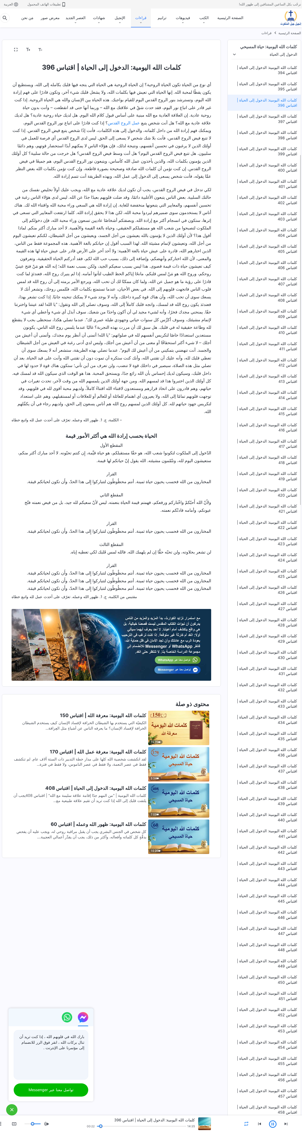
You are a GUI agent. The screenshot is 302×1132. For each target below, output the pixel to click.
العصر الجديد (75, 17)
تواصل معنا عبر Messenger (51, 1089)
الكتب (204, 17)
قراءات (141, 17)
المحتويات (200, 49)
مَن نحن (27, 17)
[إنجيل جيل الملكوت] (287, 17)
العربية (8, 4)
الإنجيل (120, 17)
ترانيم (162, 17)
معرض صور (50, 17)
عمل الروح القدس (124, 122)
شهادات (99, 17)
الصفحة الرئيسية (230, 17)
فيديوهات (183, 17)
